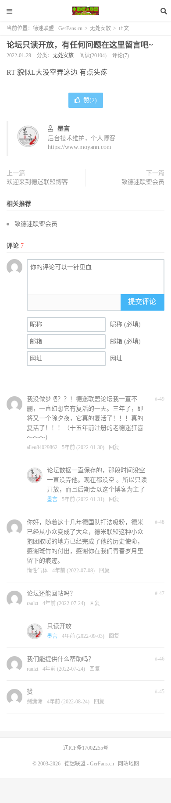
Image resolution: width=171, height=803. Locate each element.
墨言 (63, 128)
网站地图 (128, 764)
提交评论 (142, 301)
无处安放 (100, 28)
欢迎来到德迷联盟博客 (37, 182)
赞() (90, 100)
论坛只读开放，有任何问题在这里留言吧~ (80, 45)
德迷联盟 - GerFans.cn (85, 11)
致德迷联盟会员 (142, 182)
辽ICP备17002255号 (85, 748)
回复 (114, 447)
